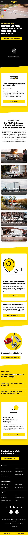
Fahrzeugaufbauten (19, 487)
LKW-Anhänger (4, 487)
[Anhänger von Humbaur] (14, 2)
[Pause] (2, 16)
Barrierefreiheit (20, 523)
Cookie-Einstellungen (6, 477)
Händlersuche (4, 497)
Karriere (16, 500)
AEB (2, 474)
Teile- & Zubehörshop (19, 497)
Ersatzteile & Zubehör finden (10, 357)
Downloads (3, 503)
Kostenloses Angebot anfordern (11, 38)
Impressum (7, 523)
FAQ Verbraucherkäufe (6, 500)
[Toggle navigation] (2, 2)
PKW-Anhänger (4, 484)
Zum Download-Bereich (13, 315)
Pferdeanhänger (18, 484)
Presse (16, 495)
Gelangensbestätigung (19, 474)
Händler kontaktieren (9, 458)
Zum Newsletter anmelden (13, 434)
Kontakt (3, 495)
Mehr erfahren (13, 101)
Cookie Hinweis (14, 526)
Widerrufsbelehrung (19, 471)
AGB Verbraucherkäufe (19, 468)
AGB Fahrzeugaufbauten (6, 471)
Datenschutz (13, 523)
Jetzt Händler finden (13, 295)
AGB (2, 468)
